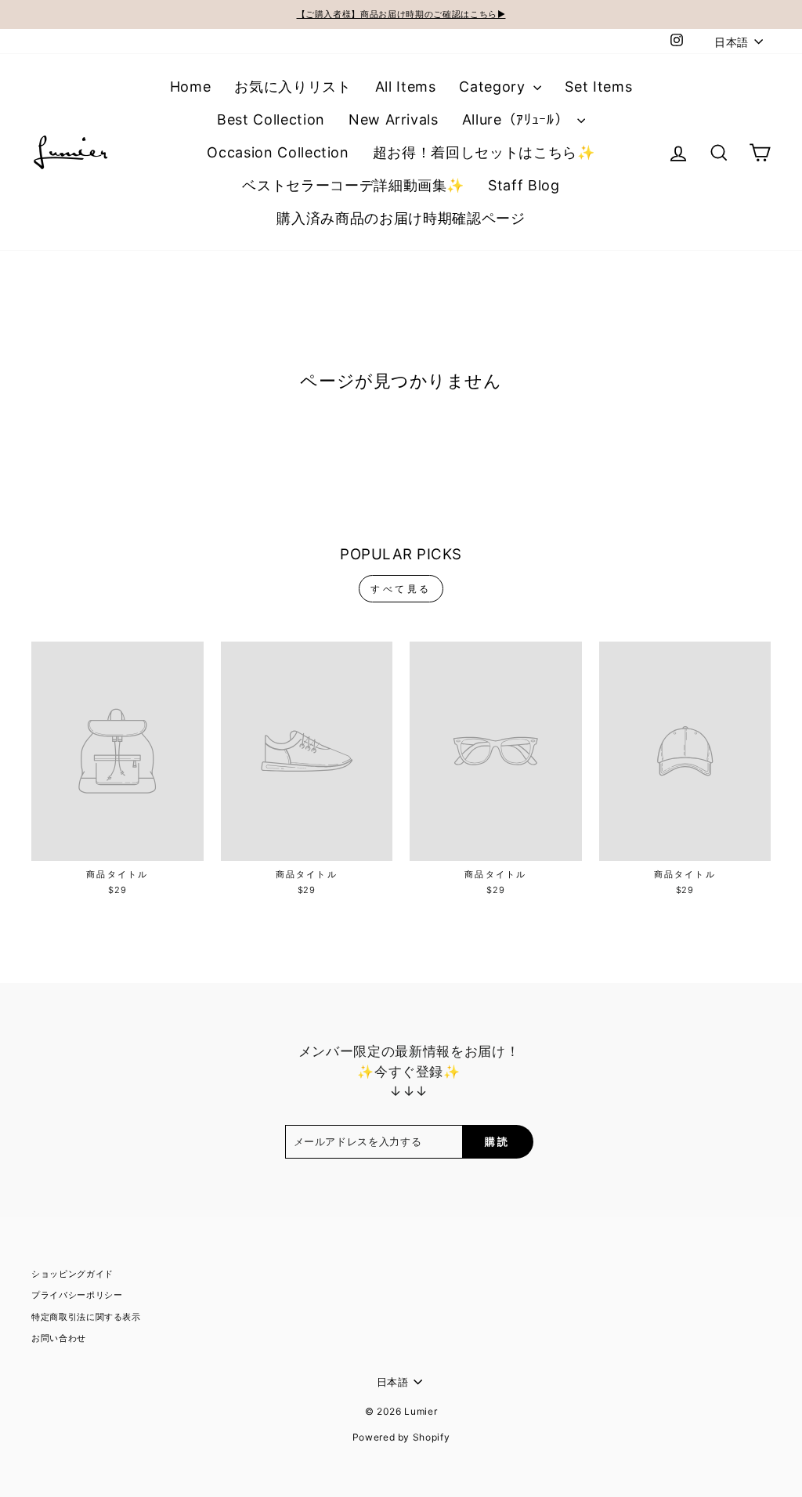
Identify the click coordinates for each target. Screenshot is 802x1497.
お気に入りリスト (292, 86)
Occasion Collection (278, 152)
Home (190, 86)
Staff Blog (524, 185)
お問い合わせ (58, 1337)
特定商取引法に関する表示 (86, 1316)
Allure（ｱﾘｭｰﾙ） (517, 119)
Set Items (598, 86)
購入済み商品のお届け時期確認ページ (400, 218)
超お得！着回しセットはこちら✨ (484, 152)
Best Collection (271, 119)
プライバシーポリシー (77, 1294)
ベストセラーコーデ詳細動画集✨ (353, 185)
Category (494, 86)
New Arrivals (394, 119)
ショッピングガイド (72, 1273)
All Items (405, 86)
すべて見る (401, 589)
